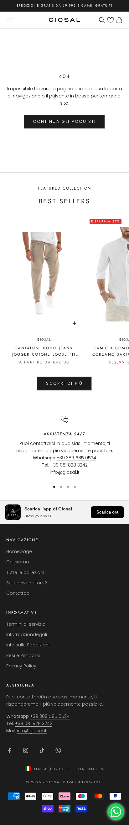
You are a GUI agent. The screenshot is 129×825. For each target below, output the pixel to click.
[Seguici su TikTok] (42, 750)
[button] (110, 20)
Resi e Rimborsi (23, 655)
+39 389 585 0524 (76, 458)
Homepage (19, 551)
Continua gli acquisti (64, 121)
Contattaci (18, 593)
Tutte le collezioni (25, 572)
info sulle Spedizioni (27, 645)
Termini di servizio (25, 624)
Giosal (44, 339)
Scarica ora (107, 512)
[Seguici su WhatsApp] (58, 750)
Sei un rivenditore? (26, 583)
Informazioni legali (26, 634)
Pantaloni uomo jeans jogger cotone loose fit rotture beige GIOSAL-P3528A (44, 351)
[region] (64, 446)
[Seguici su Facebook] (9, 750)
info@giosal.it (65, 472)
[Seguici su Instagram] (26, 750)
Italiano (88, 768)
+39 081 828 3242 (69, 465)
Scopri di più (64, 383)
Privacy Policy (21, 666)
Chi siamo (17, 562)
